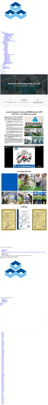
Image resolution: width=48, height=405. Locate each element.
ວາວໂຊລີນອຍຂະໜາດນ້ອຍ (6, 63)
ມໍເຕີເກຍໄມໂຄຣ (5, 48)
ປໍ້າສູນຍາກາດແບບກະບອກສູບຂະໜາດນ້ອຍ (8, 54)
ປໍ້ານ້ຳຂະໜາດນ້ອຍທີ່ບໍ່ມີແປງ (8, 36)
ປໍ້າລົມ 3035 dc (6, 53)
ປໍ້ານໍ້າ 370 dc (6, 46)
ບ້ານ (2, 31)
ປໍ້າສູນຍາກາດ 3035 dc (7, 60)
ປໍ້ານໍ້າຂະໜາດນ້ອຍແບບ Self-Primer (9, 34)
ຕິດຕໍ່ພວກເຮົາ (3, 68)
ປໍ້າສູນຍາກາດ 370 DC (7, 57)
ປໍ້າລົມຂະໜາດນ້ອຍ (5, 37)
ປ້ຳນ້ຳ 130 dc (6, 44)
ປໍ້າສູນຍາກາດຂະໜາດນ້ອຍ (6, 40)
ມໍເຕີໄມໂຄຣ (3, 32)
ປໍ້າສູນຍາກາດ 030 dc (7, 55)
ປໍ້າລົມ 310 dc (6, 51)
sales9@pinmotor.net (6, 254)
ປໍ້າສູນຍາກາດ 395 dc (7, 58)
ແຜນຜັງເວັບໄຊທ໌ (4, 250)
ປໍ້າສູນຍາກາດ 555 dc (7, 61)
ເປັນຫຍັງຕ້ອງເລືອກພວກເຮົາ (6, 67)
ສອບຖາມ (1, 258)
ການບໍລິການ (3, 64)
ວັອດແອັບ (1, 304)
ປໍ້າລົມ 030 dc (6, 50)
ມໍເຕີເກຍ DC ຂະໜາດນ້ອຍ (6, 39)
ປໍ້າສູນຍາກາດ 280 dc (7, 56)
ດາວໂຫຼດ (4, 65)
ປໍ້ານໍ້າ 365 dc (6, 47)
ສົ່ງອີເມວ (1, 303)
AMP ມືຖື (3, 251)
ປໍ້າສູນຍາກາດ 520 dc (7, 59)
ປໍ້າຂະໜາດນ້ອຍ (4, 42)
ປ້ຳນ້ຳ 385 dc (6, 45)
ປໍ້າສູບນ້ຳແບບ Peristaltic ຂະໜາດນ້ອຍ (8, 62)
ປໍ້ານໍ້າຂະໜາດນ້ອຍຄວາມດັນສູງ (9, 35)
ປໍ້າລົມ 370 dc (6, 52)
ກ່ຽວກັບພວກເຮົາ (4, 66)
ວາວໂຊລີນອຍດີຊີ (5, 41)
